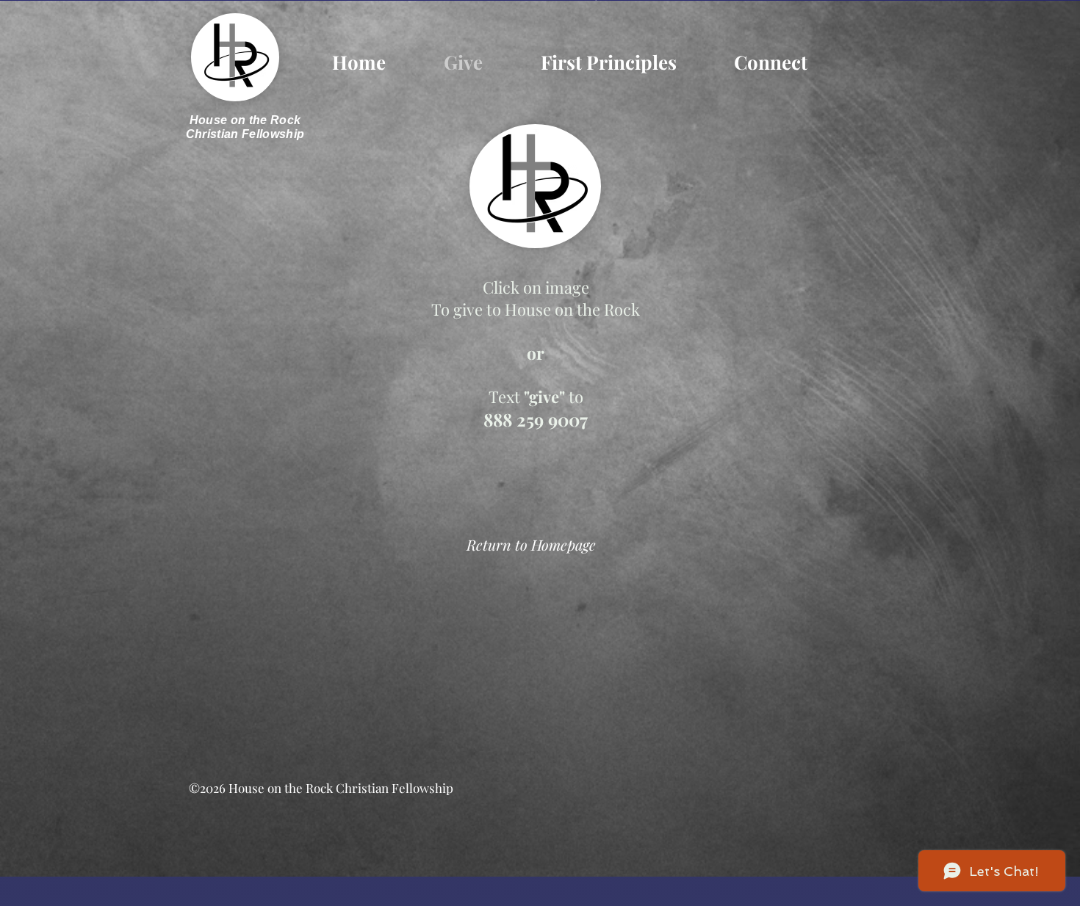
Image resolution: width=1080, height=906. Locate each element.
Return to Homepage (531, 544)
